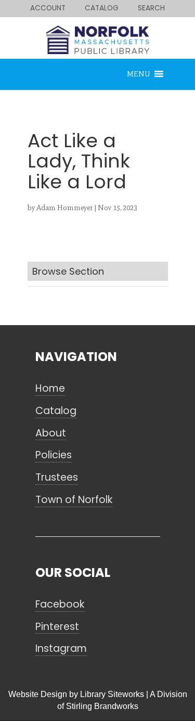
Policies (53, 455)
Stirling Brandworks (102, 706)
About (50, 433)
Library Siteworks (112, 694)
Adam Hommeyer (64, 207)
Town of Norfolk (73, 500)
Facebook (59, 604)
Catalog (55, 411)
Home (50, 388)
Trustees (56, 477)
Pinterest (57, 627)
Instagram (61, 648)
